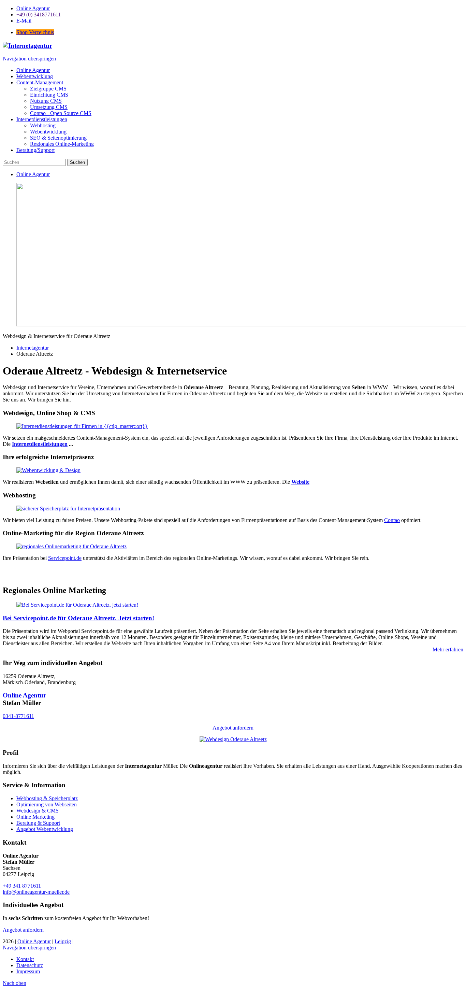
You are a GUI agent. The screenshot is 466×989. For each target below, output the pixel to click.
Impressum (28, 971)
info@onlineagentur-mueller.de (36, 892)
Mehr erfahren (448, 649)
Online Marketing (35, 817)
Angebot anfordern (233, 728)
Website (300, 482)
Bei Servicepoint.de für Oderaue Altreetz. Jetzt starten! (78, 618)
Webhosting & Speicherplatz (47, 798)
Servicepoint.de (65, 558)
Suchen (77, 162)
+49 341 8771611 (22, 886)
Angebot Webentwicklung (44, 829)
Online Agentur (24, 695)
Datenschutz (29, 965)
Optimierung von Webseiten (46, 804)
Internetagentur (32, 348)
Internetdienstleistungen (40, 444)
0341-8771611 (18, 716)
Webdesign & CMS (37, 811)
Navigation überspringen (29, 58)
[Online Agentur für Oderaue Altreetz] (233, 739)
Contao (392, 520)
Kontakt (25, 959)
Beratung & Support (38, 823)
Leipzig (63, 941)
